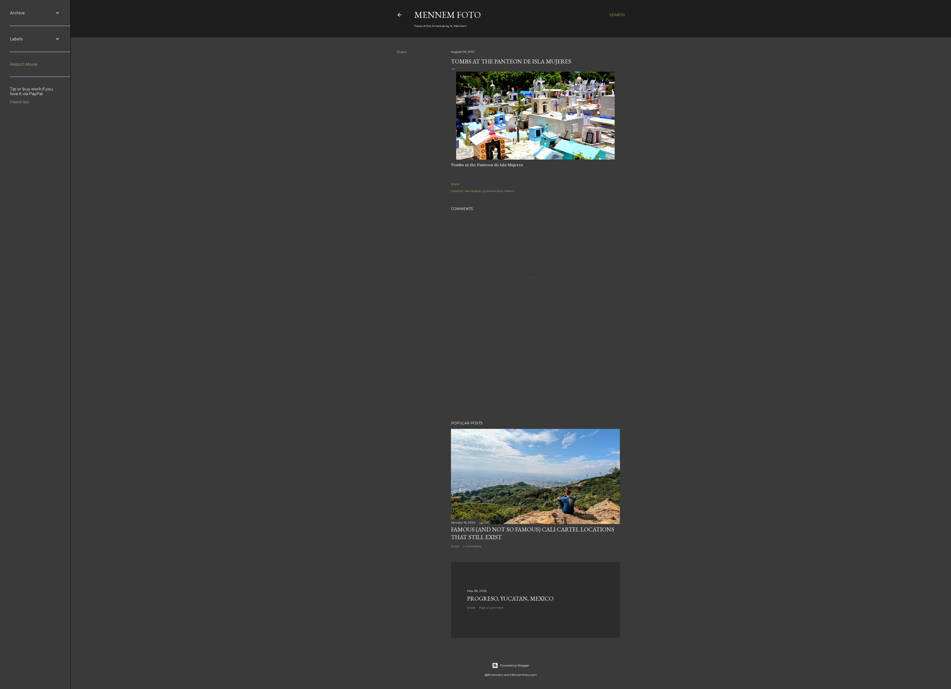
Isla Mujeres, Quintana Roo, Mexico (489, 191)
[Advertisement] (535, 374)
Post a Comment (491, 607)
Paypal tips (19, 102)
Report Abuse (24, 64)
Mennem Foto (447, 15)
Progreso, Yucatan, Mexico (510, 598)
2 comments (472, 546)
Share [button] (401, 52)
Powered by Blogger (514, 665)
